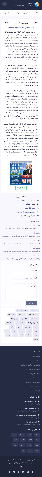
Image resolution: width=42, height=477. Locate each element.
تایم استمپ (36, 391)
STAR (21, 435)
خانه (36, 13)
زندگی (28, 335)
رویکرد (36, 339)
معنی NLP (21, 315)
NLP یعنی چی (20, 323)
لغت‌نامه (37, 361)
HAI (37, 451)
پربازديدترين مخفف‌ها (32, 382)
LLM (23, 440)
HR (37, 440)
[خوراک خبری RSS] (28, 472)
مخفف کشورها (35, 374)
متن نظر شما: (32, 286)
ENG (36, 445)
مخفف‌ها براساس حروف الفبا (30, 365)
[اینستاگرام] (18, 472)
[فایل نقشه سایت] (32, 472)
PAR (30, 451)
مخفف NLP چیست (22, 311)
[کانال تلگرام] (14, 472)
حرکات (36, 335)
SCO (16, 440)
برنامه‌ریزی (27, 327)
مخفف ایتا (29, 422)
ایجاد (29, 331)
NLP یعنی (24, 319)
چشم (7, 331)
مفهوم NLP (11, 315)
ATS (30, 440)
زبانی (12, 327)
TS (23, 451)
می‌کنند (22, 331)
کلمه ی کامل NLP (33, 323)
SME (36, 435)
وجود (14, 331)
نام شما (34, 270)
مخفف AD (22, 227)
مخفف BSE (21, 249)
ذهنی (19, 327)
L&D (14, 435)
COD (29, 445)
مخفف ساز (36, 356)
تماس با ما (5, 13)
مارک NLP (9, 323)
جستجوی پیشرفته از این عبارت (25, 212)
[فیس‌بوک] (9, 472)
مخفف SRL (19, 415)
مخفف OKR (21, 234)
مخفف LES (28, 401)
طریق (36, 331)
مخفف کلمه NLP (33, 315)
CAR (29, 435)
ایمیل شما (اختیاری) (30, 278)
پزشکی (28, 204)
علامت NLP (35, 319)
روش (8, 335)
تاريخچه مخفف (35, 386)
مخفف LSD (21, 242)
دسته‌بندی (27, 13)
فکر (22, 335)
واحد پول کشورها (34, 378)
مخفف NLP (35, 311)
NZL (22, 445)
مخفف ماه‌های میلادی (32, 369)
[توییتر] (23, 472)
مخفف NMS (29, 408)
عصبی (36, 327)
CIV (15, 445)
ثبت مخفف (15, 13)
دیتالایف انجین (13, 463)
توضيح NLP (14, 319)
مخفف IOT (22, 257)
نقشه (15, 335)
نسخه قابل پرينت (30, 208)
